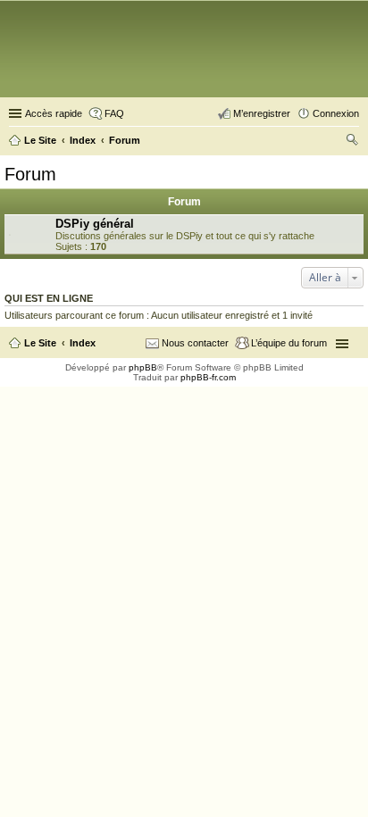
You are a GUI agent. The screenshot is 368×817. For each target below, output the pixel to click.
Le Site (40, 343)
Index (83, 343)
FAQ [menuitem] (114, 113)
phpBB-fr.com (208, 377)
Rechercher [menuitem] (352, 142)
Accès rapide (53, 113)
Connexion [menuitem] (336, 113)
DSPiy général (94, 223)
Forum (30, 174)
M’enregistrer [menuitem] (261, 113)
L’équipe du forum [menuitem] (289, 343)
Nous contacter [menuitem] (195, 343)
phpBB (143, 367)
